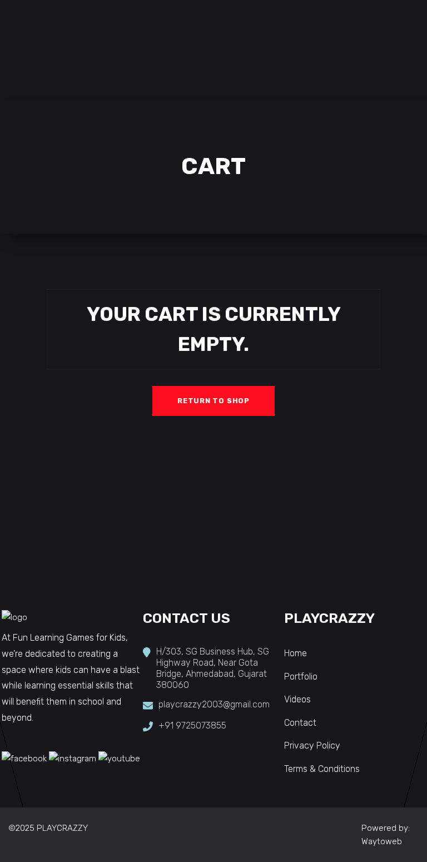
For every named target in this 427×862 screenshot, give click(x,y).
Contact (300, 722)
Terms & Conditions (322, 769)
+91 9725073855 (192, 725)
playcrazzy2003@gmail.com (214, 704)
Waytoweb (381, 841)
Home (295, 653)
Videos (297, 699)
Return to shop (213, 401)
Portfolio (300, 676)
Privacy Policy (312, 745)
